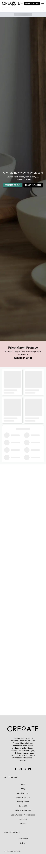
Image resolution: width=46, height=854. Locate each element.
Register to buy (32, 3)
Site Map (23, 819)
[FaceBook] (16, 769)
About (23, 784)
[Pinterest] (21, 769)
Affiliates (23, 824)
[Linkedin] (29, 769)
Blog (23, 788)
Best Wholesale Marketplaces (23, 815)
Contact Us (23, 806)
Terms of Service (23, 797)
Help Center (23, 839)
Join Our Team (23, 793)
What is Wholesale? (23, 810)
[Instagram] (25, 769)
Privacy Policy (23, 802)
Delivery (23, 843)
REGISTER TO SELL (33, 185)
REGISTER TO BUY (12, 185)
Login (20, 3)
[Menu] (42, 3)
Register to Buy (22, 358)
